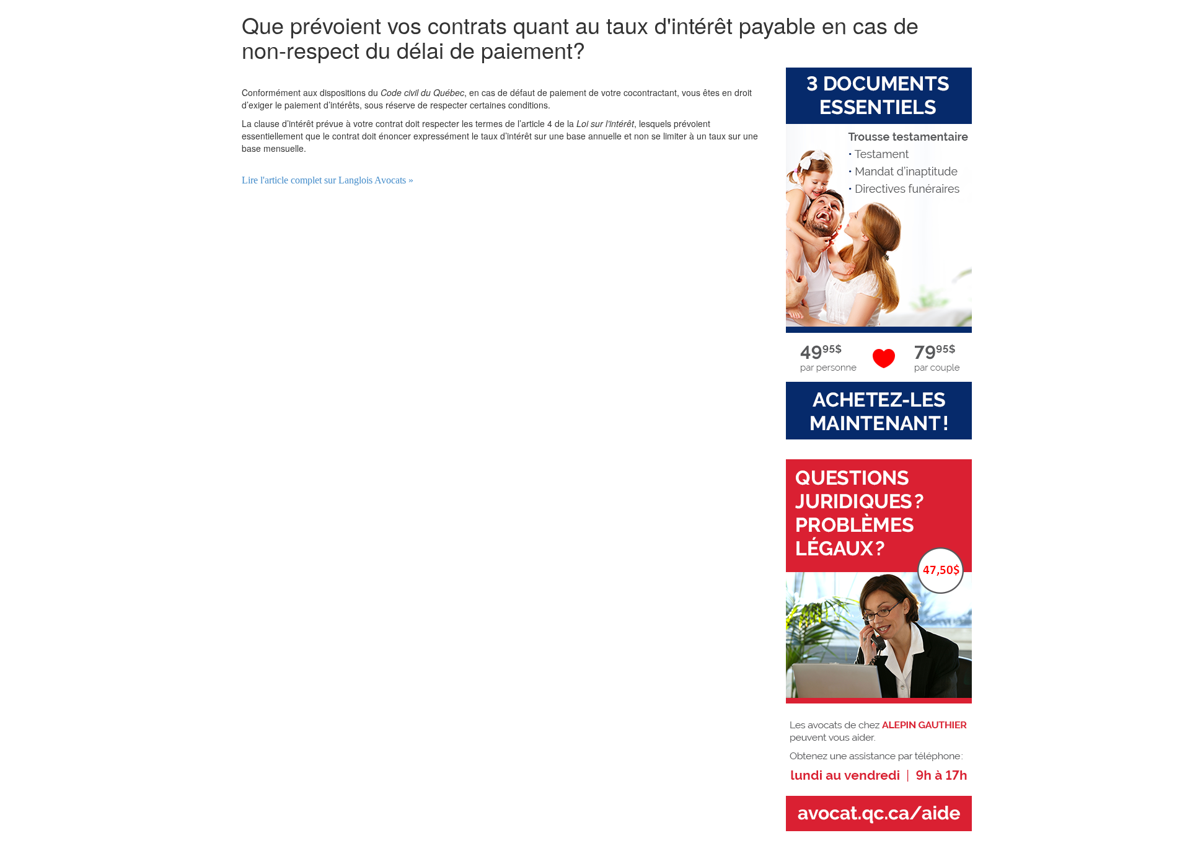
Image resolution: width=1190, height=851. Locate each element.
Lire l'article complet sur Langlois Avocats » (327, 180)
